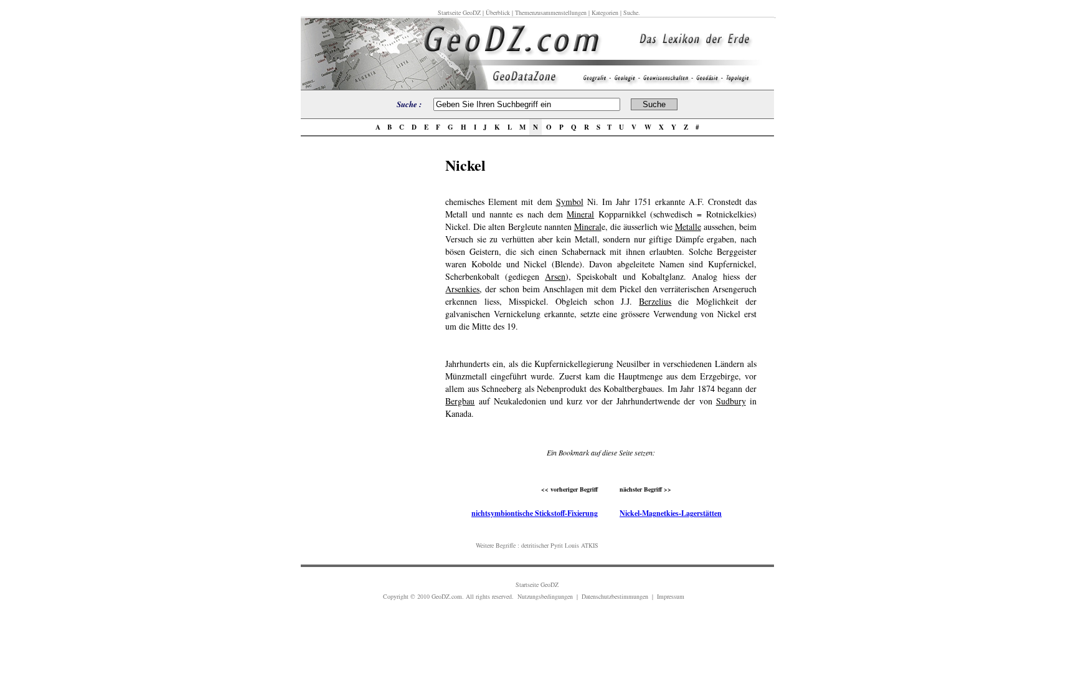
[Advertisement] (369, 341)
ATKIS (589, 545)
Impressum (670, 596)
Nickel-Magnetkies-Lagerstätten (671, 513)
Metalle (688, 226)
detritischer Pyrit (542, 545)
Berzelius (655, 301)
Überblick (498, 12)
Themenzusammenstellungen (551, 12)
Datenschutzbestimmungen (615, 596)
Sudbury (731, 401)
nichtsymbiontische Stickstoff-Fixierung (534, 513)
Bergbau (459, 401)
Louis (572, 545)
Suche (630, 12)
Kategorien (605, 12)
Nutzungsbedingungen (545, 596)
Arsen (555, 276)
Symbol (569, 201)
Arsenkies (462, 289)
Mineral (580, 214)
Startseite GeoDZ (459, 12)
